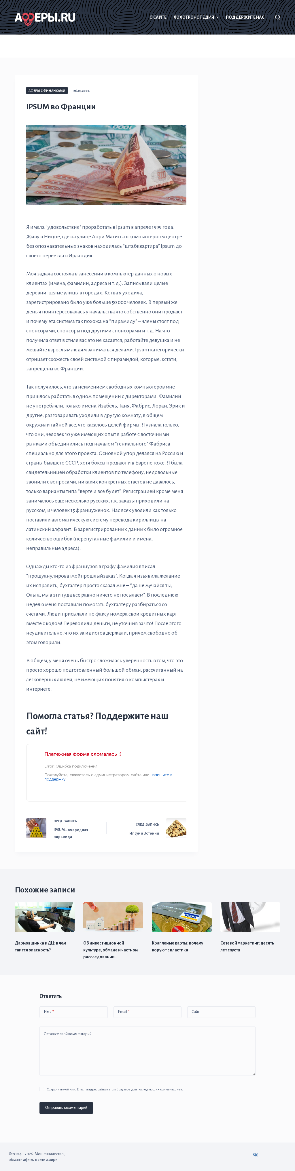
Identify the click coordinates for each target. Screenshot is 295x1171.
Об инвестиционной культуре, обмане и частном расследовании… (110, 950)
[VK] (255, 1154)
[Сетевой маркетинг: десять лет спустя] (250, 917)
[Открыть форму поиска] (277, 17)
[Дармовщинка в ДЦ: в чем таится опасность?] (45, 917)
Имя (49, 1012)
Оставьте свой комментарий (68, 1034)
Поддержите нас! (246, 17)
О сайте (158, 17)
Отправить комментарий (66, 1107)
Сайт (195, 1012)
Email (123, 1012)
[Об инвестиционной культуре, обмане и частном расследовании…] (113, 917)
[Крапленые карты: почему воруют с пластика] (182, 917)
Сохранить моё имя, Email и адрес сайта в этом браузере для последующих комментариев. (115, 1089)
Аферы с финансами (47, 90)
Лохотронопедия (194, 17)
